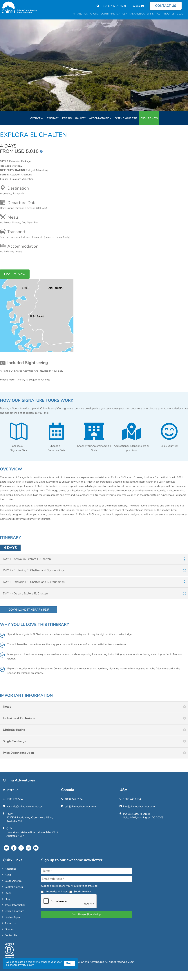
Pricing (67, 118)
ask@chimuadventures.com (80, 806)
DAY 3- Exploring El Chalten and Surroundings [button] (34, 582)
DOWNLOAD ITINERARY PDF (28, 610)
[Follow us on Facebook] (14, 848)
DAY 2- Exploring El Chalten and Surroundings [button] (34, 570)
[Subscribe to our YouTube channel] (36, 848)
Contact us (165, 5)
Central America (14, 887)
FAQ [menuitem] (158, 13)
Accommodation (100, 118)
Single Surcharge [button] (14, 741)
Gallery (80, 118)
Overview (36, 118)
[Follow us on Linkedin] (21, 848)
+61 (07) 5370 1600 (114, 6)
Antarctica (10, 869)
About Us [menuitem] (169, 13)
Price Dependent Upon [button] (18, 753)
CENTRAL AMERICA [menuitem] (133, 13)
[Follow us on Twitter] (6, 848)
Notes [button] (7, 707)
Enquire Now (149, 118)
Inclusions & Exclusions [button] (19, 718)
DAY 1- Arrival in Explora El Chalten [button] (27, 559)
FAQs (8, 893)
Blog (7, 899)
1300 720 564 (14, 799)
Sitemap (9, 929)
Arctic (8, 875)
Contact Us (11, 935)
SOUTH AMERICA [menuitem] (110, 13)
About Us (10, 923)
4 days (10, 547)
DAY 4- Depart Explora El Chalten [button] (25, 593)
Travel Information (15, 905)
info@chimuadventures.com (139, 806)
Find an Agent (13, 917)
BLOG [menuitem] (180, 13)
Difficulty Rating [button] (14, 730)
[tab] (94, 559)
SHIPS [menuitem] (150, 13)
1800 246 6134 (73, 799)
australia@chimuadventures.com (24, 806)
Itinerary (52, 118)
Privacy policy (26, 965)
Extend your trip (126, 118)
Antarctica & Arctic (56, 891)
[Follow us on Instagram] (28, 848)
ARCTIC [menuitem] (94, 13)
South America (13, 881)
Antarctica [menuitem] (80, 13)
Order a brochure (14, 911)
